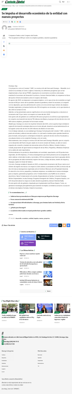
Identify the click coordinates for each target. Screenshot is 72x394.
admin (9, 26)
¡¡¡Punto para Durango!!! (18, 207)
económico (25, 218)
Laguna (21, 284)
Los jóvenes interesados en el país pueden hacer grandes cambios (31, 211)
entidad (31, 218)
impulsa (36, 218)
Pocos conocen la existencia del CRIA (22, 199)
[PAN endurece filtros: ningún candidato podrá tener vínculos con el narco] (47, 274)
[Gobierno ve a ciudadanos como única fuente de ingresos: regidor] (62, 308)
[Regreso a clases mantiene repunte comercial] (47, 256)
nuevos (41, 218)
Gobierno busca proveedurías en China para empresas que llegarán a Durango (35, 196)
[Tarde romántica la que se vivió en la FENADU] (10, 308)
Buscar (48, 291)
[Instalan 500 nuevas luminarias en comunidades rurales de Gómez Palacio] (47, 282)
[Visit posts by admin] (4, 27)
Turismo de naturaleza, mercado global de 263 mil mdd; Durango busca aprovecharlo (31, 263)
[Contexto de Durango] (15, 2)
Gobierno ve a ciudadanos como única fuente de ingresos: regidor (62, 317)
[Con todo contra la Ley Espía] (45, 308)
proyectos (47, 218)
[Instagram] (28, 243)
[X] (44, 237)
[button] (3, 2)
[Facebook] (28, 237)
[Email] (17, 21)
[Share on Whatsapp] (15, 21)
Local (4, 9)
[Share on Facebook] (9, 21)
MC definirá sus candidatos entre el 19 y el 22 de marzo (26, 317)
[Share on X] (12, 21)
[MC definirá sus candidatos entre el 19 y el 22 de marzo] (27, 308)
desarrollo (18, 218)
